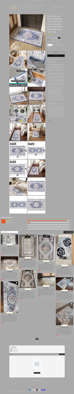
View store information (52, 61)
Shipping (48, 39)
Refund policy (24, 391)
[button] (33, 6)
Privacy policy (29, 391)
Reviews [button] (10, 354)
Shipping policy (39, 391)
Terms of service (34, 391)
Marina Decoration (13, 391)
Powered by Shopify (19, 391)
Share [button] (49, 120)
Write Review (62, 354)
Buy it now (56, 55)
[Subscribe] (45, 383)
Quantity (48, 47)
